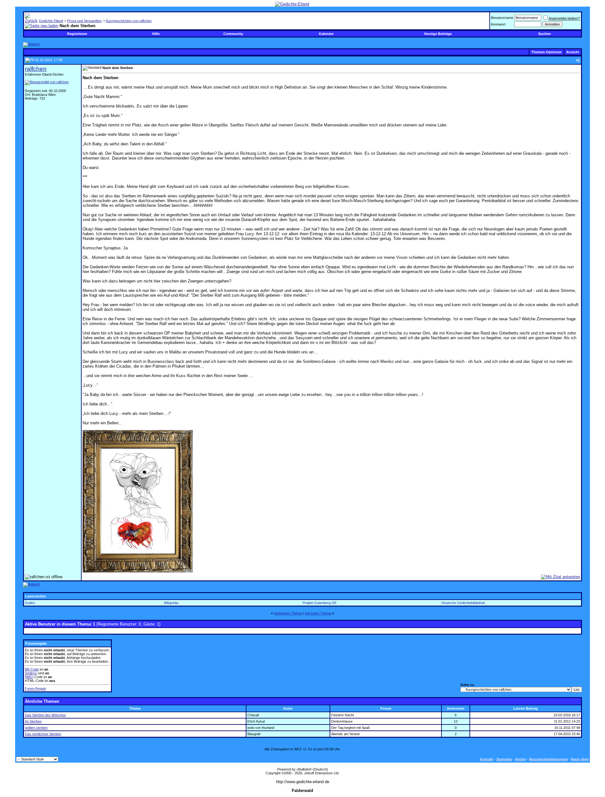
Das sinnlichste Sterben (43, 734)
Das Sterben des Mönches (45, 715)
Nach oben (580, 759)
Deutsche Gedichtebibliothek (463, 603)
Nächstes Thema (318, 613)
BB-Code (32, 669)
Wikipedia (171, 603)
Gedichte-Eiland (51, 21)
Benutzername (502, 18)
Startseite (504, 759)
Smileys (31, 673)
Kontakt (486, 759)
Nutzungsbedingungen (548, 759)
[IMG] (29, 677)
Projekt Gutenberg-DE (319, 603)
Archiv (520, 759)
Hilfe (156, 34)
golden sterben (36, 728)
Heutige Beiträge (438, 34)
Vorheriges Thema (288, 613)
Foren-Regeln (35, 688)
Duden (30, 603)
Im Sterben (33, 721)
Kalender (326, 34)
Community (233, 34)
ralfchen (36, 69)
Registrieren (77, 34)
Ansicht (572, 52)
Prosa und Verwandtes (84, 21)
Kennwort (498, 24)
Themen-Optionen (546, 52)
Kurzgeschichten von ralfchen (129, 21)
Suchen (544, 34)
